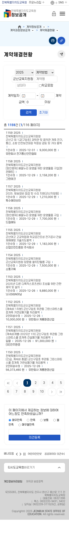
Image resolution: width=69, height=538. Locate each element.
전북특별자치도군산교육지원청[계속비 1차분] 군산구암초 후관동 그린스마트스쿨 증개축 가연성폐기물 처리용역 (34, 309)
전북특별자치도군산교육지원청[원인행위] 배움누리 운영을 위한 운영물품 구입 (32, 213)
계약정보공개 (33, 27)
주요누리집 (35, 2)
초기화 (43, 112)
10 (42, 391)
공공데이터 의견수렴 (55, 453)
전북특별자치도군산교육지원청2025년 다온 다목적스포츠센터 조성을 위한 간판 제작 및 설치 (33, 284)
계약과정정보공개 (20, 30)
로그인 (54, 13)
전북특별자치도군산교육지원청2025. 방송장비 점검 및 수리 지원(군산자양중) (32, 192)
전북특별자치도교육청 (14, 2)
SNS (61, 2)
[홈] (19, 26)
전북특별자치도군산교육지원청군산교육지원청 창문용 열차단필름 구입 (28, 260)
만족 (32, 420)
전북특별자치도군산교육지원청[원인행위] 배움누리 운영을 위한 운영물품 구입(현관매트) (34, 168)
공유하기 (61, 54)
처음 (8, 383)
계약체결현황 (47, 30)
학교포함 (47, 85)
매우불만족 (28, 424)
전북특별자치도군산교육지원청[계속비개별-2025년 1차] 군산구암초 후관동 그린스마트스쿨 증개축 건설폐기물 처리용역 (34, 334)
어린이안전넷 (35, 453)
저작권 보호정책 (34, 481)
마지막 (61, 392)
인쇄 (53, 40)
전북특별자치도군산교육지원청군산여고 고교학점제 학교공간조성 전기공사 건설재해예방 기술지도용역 (33, 237)
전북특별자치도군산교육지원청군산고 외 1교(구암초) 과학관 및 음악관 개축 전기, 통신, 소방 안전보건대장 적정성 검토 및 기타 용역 (34, 140)
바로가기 (21, 467)
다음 (52, 392)
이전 (17, 383)
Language (54, 3)
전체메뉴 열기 (62, 13)
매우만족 (17, 420)
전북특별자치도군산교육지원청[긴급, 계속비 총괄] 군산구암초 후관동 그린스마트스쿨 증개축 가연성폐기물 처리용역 (34, 359)
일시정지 (24, 454)
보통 (46, 420)
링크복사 (61, 40)
